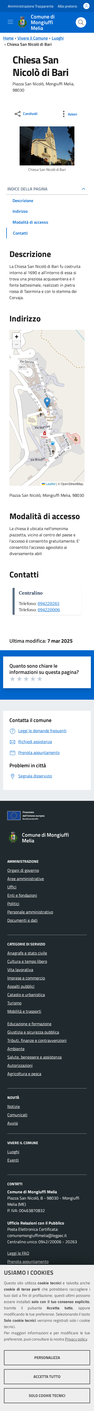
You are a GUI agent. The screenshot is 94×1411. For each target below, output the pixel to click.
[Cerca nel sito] (81, 22)
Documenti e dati (22, 920)
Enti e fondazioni (22, 895)
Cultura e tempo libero (27, 961)
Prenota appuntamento (28, 1261)
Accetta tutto (47, 1377)
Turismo (14, 1003)
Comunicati (17, 1115)
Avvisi (12, 1123)
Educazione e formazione (29, 1024)
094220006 (49, 609)
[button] (47, 402)
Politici (13, 903)
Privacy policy (76, 1339)
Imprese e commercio (26, 978)
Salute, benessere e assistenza (34, 1057)
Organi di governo (23, 870)
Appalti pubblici (20, 986)
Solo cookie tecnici (47, 1396)
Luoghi (58, 38)
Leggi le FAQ (18, 1253)
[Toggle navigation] (10, 22)
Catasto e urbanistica (26, 994)
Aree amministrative (25, 878)
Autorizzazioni (20, 1065)
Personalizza (47, 1358)
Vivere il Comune (32, 38)
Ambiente (16, 1049)
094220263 (48, 603)
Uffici (11, 887)
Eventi (13, 1160)
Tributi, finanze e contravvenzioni (37, 1040)
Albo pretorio (67, 6)
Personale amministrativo (30, 912)
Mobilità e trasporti (24, 1011)
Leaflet (50, 483)
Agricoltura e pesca (24, 1074)
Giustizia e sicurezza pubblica (33, 1032)
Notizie (13, 1106)
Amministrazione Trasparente (31, 6)
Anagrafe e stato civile (27, 953)
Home (8, 38)
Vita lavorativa (20, 970)
